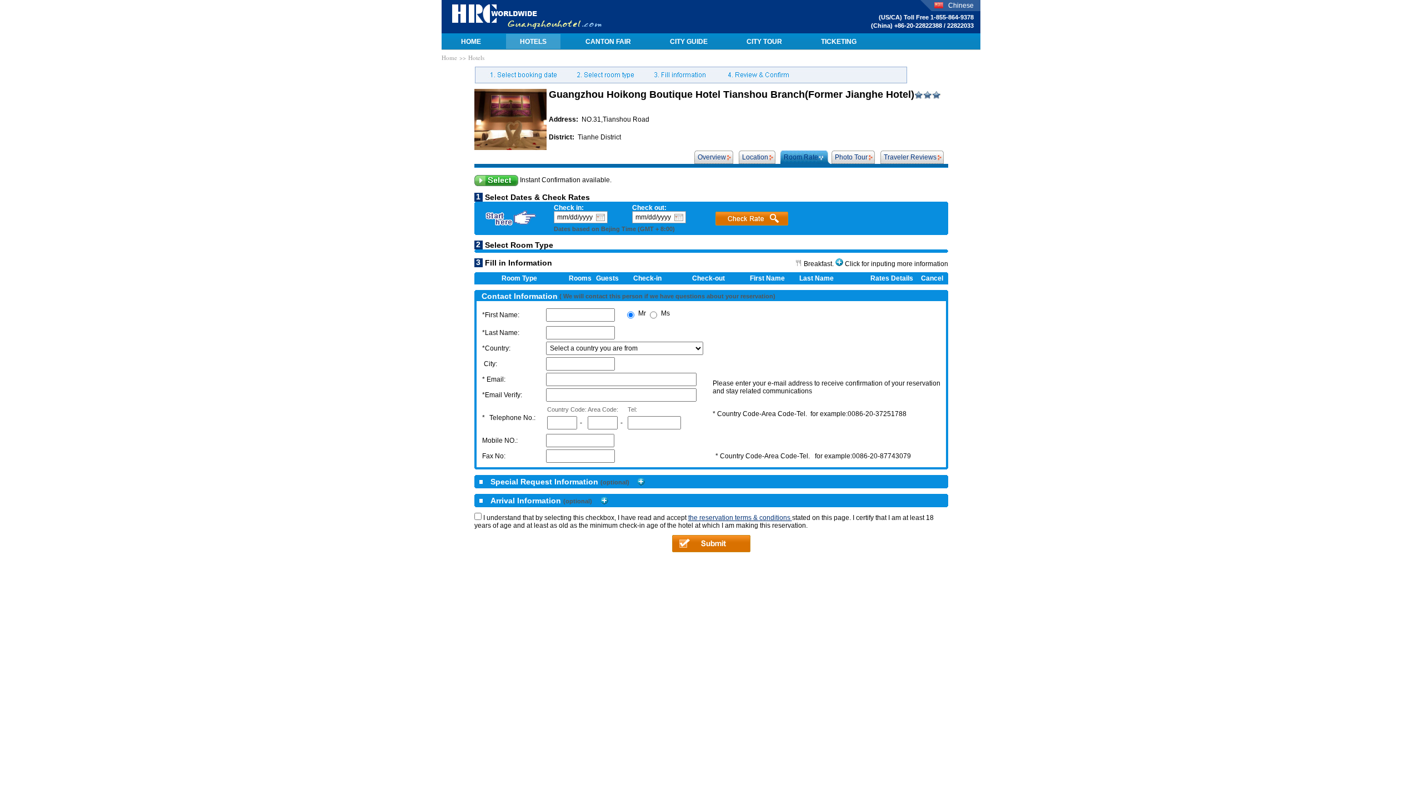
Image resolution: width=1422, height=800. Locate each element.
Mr (642, 313)
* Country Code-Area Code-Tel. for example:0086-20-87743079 (813, 456)
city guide (689, 42)
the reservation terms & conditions (740, 518)
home (471, 42)
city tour (764, 42)
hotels (533, 42)
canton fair (608, 42)
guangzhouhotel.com (527, 16)
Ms (665, 313)
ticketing (839, 42)
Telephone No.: (512, 418)
